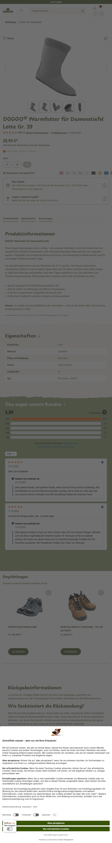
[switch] (10, 829)
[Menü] (14, 821)
